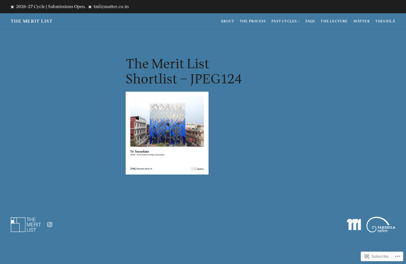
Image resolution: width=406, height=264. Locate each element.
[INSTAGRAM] (49, 224)
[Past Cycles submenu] (299, 21)
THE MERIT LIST (32, 21)
